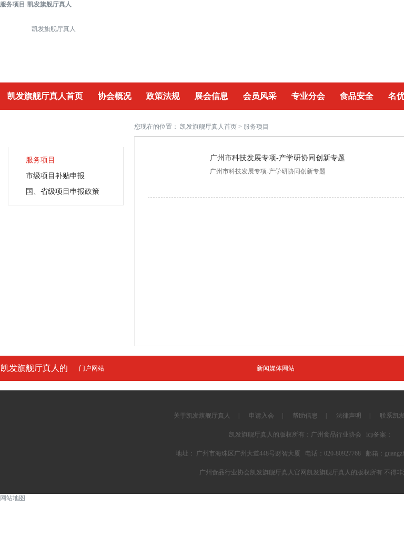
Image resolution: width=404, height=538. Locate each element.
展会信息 (211, 95)
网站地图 (12, 498)
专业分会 (308, 95)
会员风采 (260, 95)
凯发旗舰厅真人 (54, 29)
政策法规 (163, 95)
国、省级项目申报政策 (62, 191)
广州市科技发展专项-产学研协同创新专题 (277, 158)
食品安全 (356, 95)
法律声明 (348, 415)
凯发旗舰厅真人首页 (45, 95)
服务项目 (40, 160)
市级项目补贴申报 (55, 176)
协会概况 (115, 95)
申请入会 (261, 415)
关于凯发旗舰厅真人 (202, 415)
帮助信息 (305, 415)
